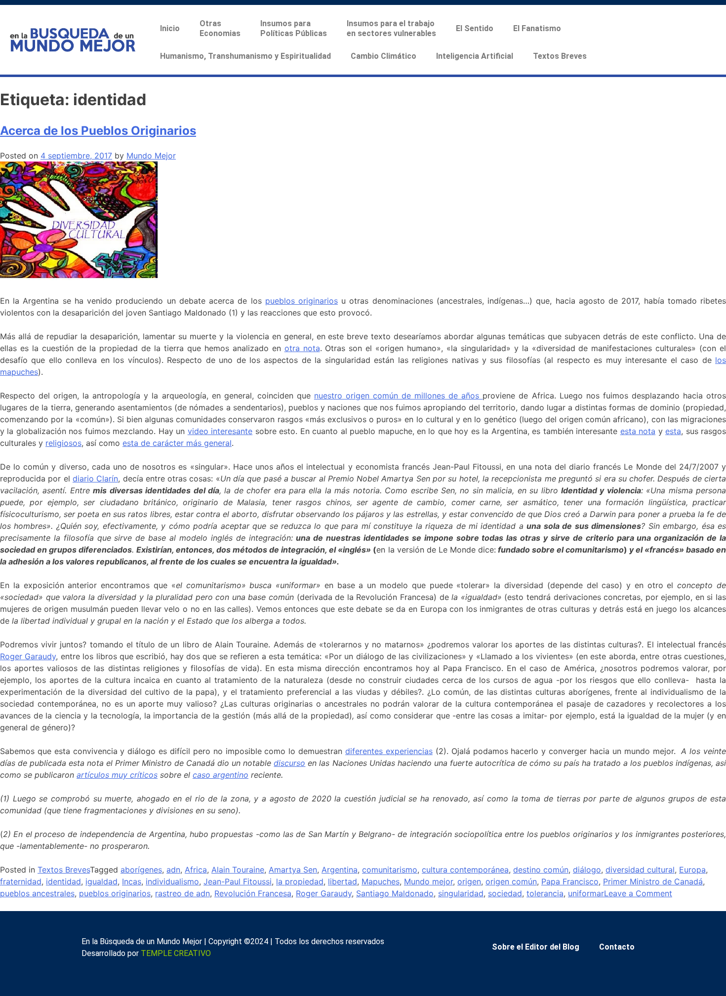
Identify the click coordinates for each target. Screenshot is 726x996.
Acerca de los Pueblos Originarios (98, 130)
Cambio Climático (383, 56)
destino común (540, 870)
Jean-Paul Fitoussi (237, 881)
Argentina (340, 870)
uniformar (586, 893)
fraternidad (20, 881)
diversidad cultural (640, 870)
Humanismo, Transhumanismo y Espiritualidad (245, 56)
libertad (342, 881)
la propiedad (299, 881)
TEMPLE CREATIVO (176, 953)
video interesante (220, 431)
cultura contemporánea (465, 870)
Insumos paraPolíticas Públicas (293, 28)
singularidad (461, 893)
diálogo (587, 870)
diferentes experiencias (389, 751)
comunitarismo (389, 870)
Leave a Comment (638, 893)
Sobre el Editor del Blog (535, 947)
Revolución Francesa (252, 893)
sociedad (505, 893)
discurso (289, 763)
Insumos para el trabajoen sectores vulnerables (391, 28)
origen (469, 881)
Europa (692, 870)
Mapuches (381, 881)
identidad (63, 881)
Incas (131, 881)
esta (673, 431)
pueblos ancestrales (37, 893)
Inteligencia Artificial (474, 56)
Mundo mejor (428, 881)
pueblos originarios (301, 301)
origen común (511, 881)
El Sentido (474, 28)
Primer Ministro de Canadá (653, 881)
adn (173, 870)
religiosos (63, 443)
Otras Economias (220, 28)
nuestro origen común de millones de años (398, 395)
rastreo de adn (182, 893)
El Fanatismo (537, 28)
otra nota (302, 348)
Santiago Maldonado (395, 893)
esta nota (637, 431)
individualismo (172, 881)
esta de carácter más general (177, 443)
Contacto (617, 947)
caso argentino (220, 775)
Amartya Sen (293, 870)
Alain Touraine (237, 870)
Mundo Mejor (151, 155)
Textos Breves (560, 56)
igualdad (101, 881)
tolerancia (545, 893)
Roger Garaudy (28, 656)
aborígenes (141, 870)
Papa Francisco (570, 881)
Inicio (170, 28)
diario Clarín (95, 478)
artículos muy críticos (117, 775)
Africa (196, 870)
